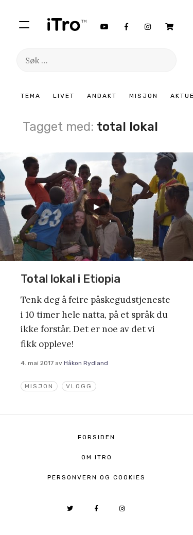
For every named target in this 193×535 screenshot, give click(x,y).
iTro (66, 24)
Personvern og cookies (96, 477)
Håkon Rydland (86, 363)
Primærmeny (24, 24)
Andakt (102, 95)
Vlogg (79, 386)
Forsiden (96, 437)
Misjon (143, 95)
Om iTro (96, 457)
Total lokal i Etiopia (70, 279)
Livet (64, 95)
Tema (31, 95)
